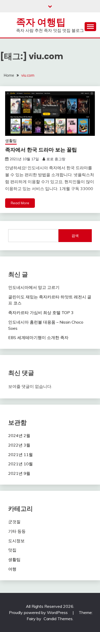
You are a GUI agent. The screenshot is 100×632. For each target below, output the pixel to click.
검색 (75, 235)
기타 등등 (17, 531)
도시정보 (16, 540)
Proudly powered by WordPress (39, 612)
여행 (12, 569)
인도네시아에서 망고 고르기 (33, 287)
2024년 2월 (19, 435)
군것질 (14, 521)
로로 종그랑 (55, 159)
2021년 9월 (19, 473)
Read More (20, 203)
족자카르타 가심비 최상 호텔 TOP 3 (41, 312)
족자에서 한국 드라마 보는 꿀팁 (41, 149)
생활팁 (11, 140)
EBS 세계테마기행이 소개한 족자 (38, 337)
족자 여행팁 (41, 22)
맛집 (12, 550)
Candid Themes (58, 618)
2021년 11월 (20, 454)
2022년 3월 (19, 445)
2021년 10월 (20, 463)
